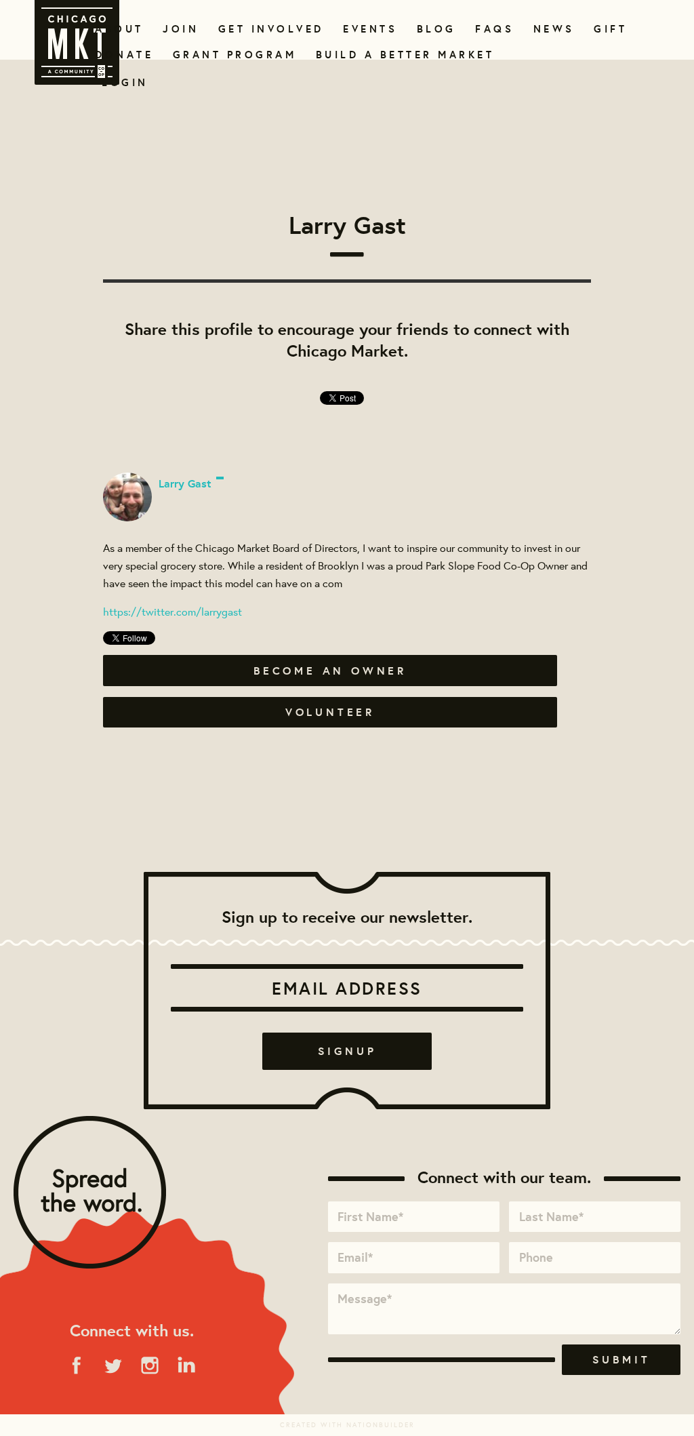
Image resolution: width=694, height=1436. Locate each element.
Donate (121, 54)
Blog (435, 29)
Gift (609, 29)
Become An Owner (330, 670)
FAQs (492, 29)
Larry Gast (185, 483)
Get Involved (266, 29)
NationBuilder (380, 1424)
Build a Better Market (397, 54)
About (117, 29)
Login (125, 82)
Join (179, 29)
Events (367, 29)
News (552, 29)
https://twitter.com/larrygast (172, 611)
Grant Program (229, 54)
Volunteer (330, 711)
